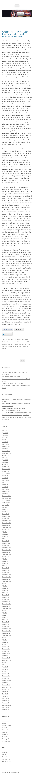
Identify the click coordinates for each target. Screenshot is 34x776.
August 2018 (5, 583)
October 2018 (6, 579)
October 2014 (6, 685)
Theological (5, 739)
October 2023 (6, 473)
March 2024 (5, 466)
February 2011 (6, 709)
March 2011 (5, 707)
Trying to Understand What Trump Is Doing (14, 383)
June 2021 (5, 509)
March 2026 (5, 437)
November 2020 (6, 523)
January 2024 (5, 471)
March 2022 (5, 489)
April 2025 (5, 442)
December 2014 (6, 680)
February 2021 (6, 516)
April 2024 (5, 464)
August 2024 (5, 455)
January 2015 (5, 678)
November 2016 (6, 631)
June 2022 (5, 484)
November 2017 (6, 604)
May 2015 (5, 669)
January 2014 (5, 703)
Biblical (4, 723)
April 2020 (5, 538)
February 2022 (6, 491)
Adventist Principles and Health (11, 377)
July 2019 (4, 559)
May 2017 (5, 617)
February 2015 (6, 676)
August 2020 (5, 529)
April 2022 (5, 487)
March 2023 (5, 480)
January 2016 (5, 651)
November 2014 (6, 682)
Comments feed (6, 759)
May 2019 (5, 563)
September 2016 (6, 635)
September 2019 (6, 554)
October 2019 (6, 552)
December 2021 (6, 496)
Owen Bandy (5, 399)
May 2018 (5, 590)
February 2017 (6, 624)
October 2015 (6, 658)
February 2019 (6, 570)
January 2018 (5, 599)
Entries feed (5, 757)
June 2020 (5, 534)
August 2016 (5, 637)
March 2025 (5, 444)
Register (4, 752)
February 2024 (6, 469)
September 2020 (6, 527)
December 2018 (6, 574)
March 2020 (5, 541)
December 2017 (6, 601)
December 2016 (6, 628)
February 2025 (6, 446)
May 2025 (5, 439)
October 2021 (6, 500)
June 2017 (5, 615)
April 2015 (5, 671)
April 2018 (5, 592)
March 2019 (5, 568)
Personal (4, 732)
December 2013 (6, 705)
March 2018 (5, 595)
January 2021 (5, 518)
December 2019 (6, 547)
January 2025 (5, 448)
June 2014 (5, 691)
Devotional (5, 727)
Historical (18, 339)
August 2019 (5, 556)
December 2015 (6, 653)
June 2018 (5, 588)
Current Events (6, 725)
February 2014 (6, 700)
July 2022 (4, 482)
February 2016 (6, 649)
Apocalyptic (5, 721)
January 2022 (5, 493)
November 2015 (6, 655)
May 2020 (5, 536)
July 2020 (4, 532)
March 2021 (5, 514)
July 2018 (4, 586)
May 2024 (5, 462)
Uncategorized (6, 741)
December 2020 (6, 520)
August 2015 (5, 662)
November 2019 (6, 550)
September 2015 (6, 660)
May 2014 (5, 694)
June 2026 (5, 433)
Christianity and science (8, 342)
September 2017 (6, 608)
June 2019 (5, 561)
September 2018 (6, 581)
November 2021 (6, 498)
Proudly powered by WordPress (10, 772)
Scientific (4, 736)
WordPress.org (6, 761)
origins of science (21, 342)
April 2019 (5, 565)
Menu (17, 6)
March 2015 (5, 673)
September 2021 (6, 502)
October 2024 (6, 451)
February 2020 (6, 543)
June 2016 (5, 642)
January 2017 (5, 626)
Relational (5, 734)
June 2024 (5, 460)
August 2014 (5, 689)
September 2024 (6, 453)
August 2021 (5, 505)
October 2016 (6, 633)
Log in (4, 754)
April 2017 (5, 619)
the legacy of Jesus (18, 344)
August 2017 (5, 610)
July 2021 (4, 507)
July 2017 (4, 613)
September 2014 (6, 687)
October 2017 (6, 606)
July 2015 (4, 664)
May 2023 (5, 475)
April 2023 (5, 478)
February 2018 (6, 597)
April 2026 (5, 435)
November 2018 (6, 577)
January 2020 (5, 545)
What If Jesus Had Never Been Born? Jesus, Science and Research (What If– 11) (15, 34)
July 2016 (4, 640)
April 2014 (5, 696)
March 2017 (5, 622)
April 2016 (5, 644)
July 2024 (4, 457)
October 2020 (6, 525)
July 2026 (4, 430)
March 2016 (5, 646)
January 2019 (5, 572)
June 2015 (5, 667)
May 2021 (5, 511)
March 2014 (5, 698)
